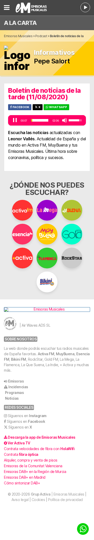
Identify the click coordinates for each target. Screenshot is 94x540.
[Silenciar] (64, 120)
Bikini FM (18, 359)
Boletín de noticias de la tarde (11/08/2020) (44, 94)
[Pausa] (14, 120)
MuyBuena (65, 354)
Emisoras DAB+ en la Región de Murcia (35, 471)
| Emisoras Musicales (57, 494)
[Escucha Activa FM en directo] (85, 7)
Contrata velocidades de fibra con (39, 448)
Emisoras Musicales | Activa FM (34, 8)
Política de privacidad (65, 499)
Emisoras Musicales (18, 36)
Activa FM (46, 354)
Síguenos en (27, 415)
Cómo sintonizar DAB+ (22, 483)
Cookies (38, 499)
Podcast (41, 36)
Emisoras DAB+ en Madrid (24, 477)
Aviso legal (20, 499)
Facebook (20, 107)
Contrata (21, 454)
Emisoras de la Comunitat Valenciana (33, 466)
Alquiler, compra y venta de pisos (30, 460)
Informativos (54, 52)
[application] (47, 120)
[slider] (39, 120)
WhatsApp (57, 107)
